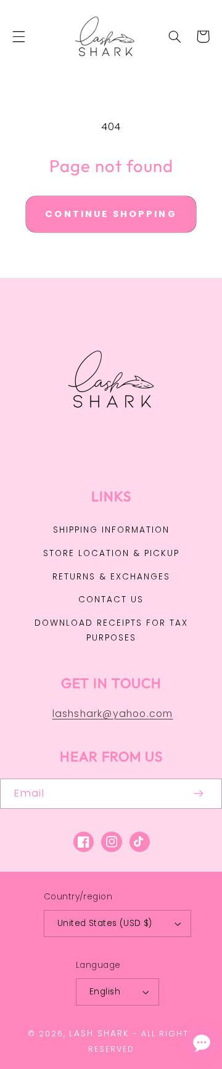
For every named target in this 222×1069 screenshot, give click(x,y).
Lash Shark (99, 1033)
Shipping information (111, 530)
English (104, 991)
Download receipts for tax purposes (111, 630)
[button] (18, 36)
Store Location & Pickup (111, 553)
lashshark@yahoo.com (112, 714)
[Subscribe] (199, 794)
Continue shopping (111, 214)
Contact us (111, 599)
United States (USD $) (104, 923)
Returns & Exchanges (111, 577)
